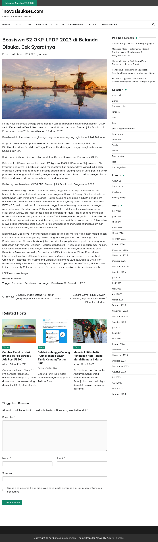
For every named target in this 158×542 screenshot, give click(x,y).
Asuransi (116, 95)
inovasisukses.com (22, 11)
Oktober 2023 (119, 360)
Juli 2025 (116, 277)
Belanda (72, 283)
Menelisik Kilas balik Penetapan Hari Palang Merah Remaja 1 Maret (87, 356)
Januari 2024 (118, 344)
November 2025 (120, 255)
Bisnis (6, 24)
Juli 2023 (116, 377)
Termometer (108, 24)
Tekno (91, 24)
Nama (6, 458)
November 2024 (120, 310)
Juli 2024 (116, 327)
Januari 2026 (118, 244)
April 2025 (117, 294)
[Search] (153, 24)
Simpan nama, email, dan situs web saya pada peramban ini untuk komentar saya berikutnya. (54, 489)
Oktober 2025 (119, 260)
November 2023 (120, 355)
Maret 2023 (117, 388)
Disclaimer (117, 192)
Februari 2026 (119, 238)
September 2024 (120, 316)
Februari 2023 (119, 394)
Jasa (114, 123)
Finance (41, 24)
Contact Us (117, 186)
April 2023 (117, 382)
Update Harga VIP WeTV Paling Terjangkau (133, 43)
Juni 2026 (116, 216)
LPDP (82, 283)
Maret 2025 (117, 299)
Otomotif (57, 24)
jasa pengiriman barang (123, 128)
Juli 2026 (116, 211)
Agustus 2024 (119, 322)
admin (43, 54)
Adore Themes (115, 537)
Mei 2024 (116, 338)
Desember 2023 (120, 349)
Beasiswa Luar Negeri (37, 283)
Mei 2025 (116, 288)
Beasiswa (17, 283)
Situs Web (8, 473)
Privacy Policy (118, 197)
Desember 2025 (120, 250)
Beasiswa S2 (59, 283)
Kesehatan (75, 24)
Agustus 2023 (119, 371)
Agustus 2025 (119, 272)
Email (61, 458)
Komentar (8, 417)
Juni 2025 (116, 283)
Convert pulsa (119, 106)
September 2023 (120, 366)
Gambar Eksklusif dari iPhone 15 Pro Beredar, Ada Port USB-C (16, 356)
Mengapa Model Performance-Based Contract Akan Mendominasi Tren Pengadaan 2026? (130, 52)
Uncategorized (119, 167)
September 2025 (120, 266)
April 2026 (117, 227)
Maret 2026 (117, 233)
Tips (28, 24)
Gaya (18, 24)
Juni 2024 (116, 333)
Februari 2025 (119, 305)
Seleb (115, 145)
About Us (116, 180)
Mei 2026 (116, 222)
